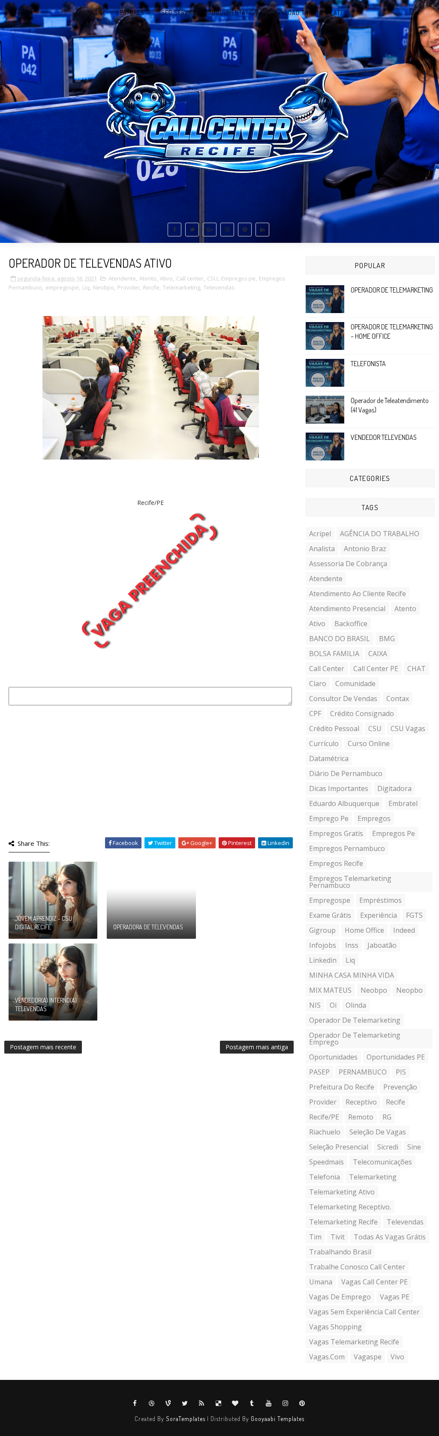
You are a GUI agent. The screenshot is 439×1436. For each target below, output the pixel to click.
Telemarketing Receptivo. (350, 1207)
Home (98, 12)
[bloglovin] (235, 1403)
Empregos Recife (336, 863)
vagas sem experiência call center (364, 1312)
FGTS (414, 915)
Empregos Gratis (336, 833)
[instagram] (227, 229)
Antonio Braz (365, 548)
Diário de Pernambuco (345, 773)
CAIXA (377, 653)
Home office (364, 930)
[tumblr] (252, 1403)
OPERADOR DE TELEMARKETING (392, 290)
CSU (212, 278)
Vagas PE (394, 1297)
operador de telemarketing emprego (354, 1038)
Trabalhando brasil (340, 1252)
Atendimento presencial (347, 608)
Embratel (403, 803)
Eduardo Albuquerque (344, 803)
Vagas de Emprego (340, 1297)
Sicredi (387, 1147)
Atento (147, 278)
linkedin (323, 960)
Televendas (219, 287)
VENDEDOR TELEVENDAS (384, 437)
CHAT (416, 668)
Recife (151, 287)
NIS (315, 1005)
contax (397, 698)
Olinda (356, 1005)
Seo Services (181, 12)
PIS (401, 1072)
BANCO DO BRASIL (339, 638)
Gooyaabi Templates (277, 1418)
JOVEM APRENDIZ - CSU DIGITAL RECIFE (43, 923)
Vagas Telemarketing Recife (354, 1341)
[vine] (168, 1403)
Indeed (404, 930)
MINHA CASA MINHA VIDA (351, 975)
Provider (128, 287)
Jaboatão (382, 945)
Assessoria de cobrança (348, 563)
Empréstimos (380, 900)
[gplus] (209, 229)
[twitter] (192, 229)
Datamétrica (329, 758)
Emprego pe (329, 818)
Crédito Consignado (362, 713)
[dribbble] (151, 1403)
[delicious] (218, 1403)
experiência (378, 915)
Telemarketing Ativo (342, 1192)
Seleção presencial (338, 1147)
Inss (351, 945)
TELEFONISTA (368, 363)
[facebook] (174, 229)
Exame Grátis (330, 915)
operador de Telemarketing (354, 1020)
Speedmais (326, 1162)
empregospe (62, 287)
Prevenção (400, 1087)
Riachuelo (324, 1132)
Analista (322, 548)
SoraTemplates (185, 1418)
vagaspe (368, 1356)
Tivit (338, 1237)
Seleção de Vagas (377, 1132)
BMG (387, 638)
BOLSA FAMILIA (334, 653)
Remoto (360, 1117)
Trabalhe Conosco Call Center (357, 1267)
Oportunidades (333, 1057)
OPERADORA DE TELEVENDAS (148, 927)
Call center (190, 278)
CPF (315, 713)
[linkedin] (262, 229)
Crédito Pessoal (334, 728)
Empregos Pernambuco (347, 848)
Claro (317, 683)
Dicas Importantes (338, 788)
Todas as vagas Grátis (390, 1237)
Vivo (397, 1356)
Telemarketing (181, 287)
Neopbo (409, 990)
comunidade (355, 683)
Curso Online (369, 743)
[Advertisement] (151, 769)
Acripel (320, 533)
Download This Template (306, 12)
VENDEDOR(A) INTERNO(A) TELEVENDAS (46, 1004)
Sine (414, 1147)
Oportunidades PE (396, 1057)
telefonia (324, 1177)
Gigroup (322, 930)
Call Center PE (375, 668)
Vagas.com (327, 1356)
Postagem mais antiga (257, 1047)
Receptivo (361, 1102)
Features (130, 12)
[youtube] (268, 1403)
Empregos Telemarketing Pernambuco (350, 882)
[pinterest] (245, 229)
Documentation (235, 12)
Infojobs (322, 945)
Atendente (122, 278)
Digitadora (394, 788)
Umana (320, 1282)
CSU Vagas (408, 728)
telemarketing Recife (343, 1222)
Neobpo (103, 287)
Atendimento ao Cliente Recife (357, 593)
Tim (315, 1237)
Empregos (374, 818)
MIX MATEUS (330, 990)
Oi (333, 1005)
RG (386, 1117)
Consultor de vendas (343, 698)
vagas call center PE (374, 1282)
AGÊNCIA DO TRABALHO (379, 533)
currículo (324, 743)
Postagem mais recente (43, 1047)
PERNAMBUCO (363, 1072)
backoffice (350, 623)
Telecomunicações (382, 1162)
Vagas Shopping (335, 1327)
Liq (86, 287)
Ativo (166, 278)
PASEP (319, 1072)
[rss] (201, 1403)
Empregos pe (238, 278)
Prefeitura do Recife (341, 1087)
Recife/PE (324, 1117)
